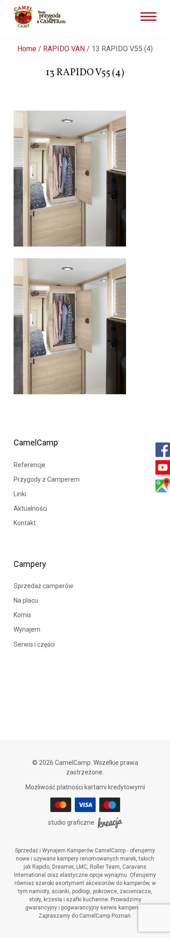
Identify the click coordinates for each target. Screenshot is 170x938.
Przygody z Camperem (47, 479)
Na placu (26, 600)
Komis (22, 615)
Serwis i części (34, 644)
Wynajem (27, 629)
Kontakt (25, 523)
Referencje (29, 465)
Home (26, 48)
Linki (20, 494)
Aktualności (30, 508)
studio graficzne (71, 822)
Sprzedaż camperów (43, 586)
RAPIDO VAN (64, 48)
